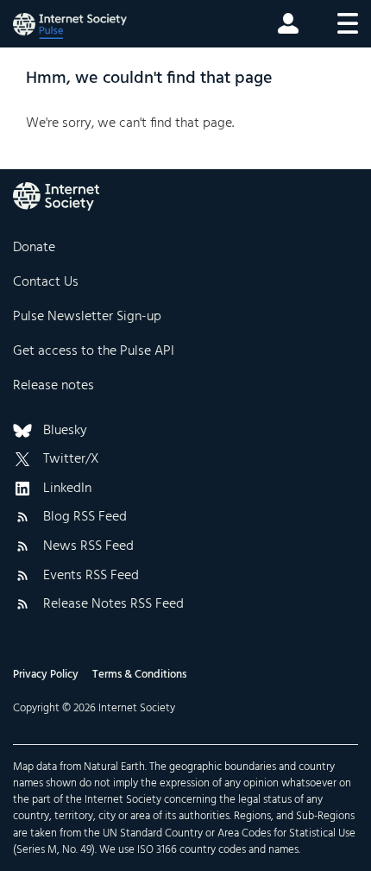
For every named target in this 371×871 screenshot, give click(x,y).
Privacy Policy (46, 674)
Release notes (53, 386)
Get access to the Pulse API (93, 351)
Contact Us (46, 282)
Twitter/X (71, 460)
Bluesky (65, 431)
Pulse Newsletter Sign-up (87, 316)
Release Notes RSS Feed (113, 605)
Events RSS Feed (91, 576)
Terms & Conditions (139, 674)
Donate (34, 247)
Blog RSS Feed (85, 518)
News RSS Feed (88, 547)
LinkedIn (67, 489)
